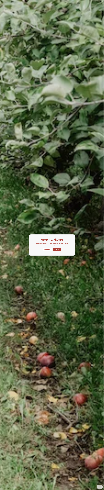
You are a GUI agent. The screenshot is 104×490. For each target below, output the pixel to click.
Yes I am (57, 249)
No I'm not (47, 249)
